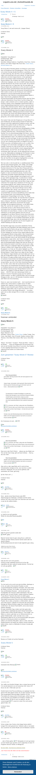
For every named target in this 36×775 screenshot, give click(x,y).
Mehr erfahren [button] (12, 767)
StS (6, 364)
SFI (5, 731)
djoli (7, 523)
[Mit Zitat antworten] (31, 20)
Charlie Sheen (29, 63)
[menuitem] (2, 5)
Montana (7, 551)
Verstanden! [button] (18, 771)
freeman (7, 18)
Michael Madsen (5, 65)
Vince (6, 307)
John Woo (7, 486)
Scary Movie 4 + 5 (7, 12)
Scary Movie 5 (5, 313)
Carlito (7, 505)
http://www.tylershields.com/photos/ (9, 426)
